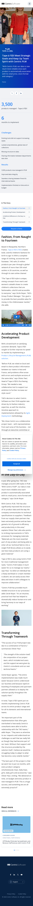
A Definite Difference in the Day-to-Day (14, 217)
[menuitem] (11, 894)
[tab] (14, 850)
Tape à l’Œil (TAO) (15, 250)
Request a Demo (16, 229)
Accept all (16, 464)
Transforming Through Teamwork (14, 222)
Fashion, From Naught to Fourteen (14, 208)
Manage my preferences (15, 470)
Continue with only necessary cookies (16, 458)
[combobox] (19, 882)
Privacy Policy (11, 894)
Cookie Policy (14, 450)
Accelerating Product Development (14, 212)
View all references (8, 811)
